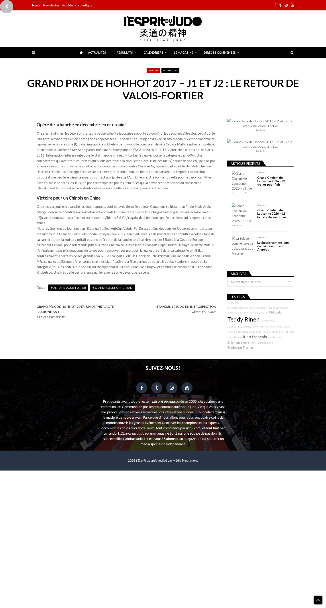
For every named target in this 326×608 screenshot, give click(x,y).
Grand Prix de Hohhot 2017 (114, 287)
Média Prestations (185, 460)
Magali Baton (234, 337)
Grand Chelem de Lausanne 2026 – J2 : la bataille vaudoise (272, 213)
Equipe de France (240, 347)
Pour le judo (274, 337)
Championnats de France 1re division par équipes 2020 (257, 307)
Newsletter (51, 5)
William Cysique (259, 312)
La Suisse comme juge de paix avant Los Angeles (273, 246)
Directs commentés (220, 52)
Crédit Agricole (265, 326)
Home (36, 5)
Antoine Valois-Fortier (69, 287)
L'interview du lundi (238, 312)
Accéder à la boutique (77, 5)
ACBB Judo (233, 302)
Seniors (153, 70)
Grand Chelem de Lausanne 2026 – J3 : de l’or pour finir (272, 181)
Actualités (97, 52)
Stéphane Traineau (283, 331)
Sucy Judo (251, 326)
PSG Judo (275, 312)
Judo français (254, 336)
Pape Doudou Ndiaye (261, 342)
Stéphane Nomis (238, 342)
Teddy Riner (243, 319)
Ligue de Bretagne (237, 331)
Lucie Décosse (267, 320)
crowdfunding (282, 326)
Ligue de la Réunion (260, 331)
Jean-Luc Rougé (236, 326)
